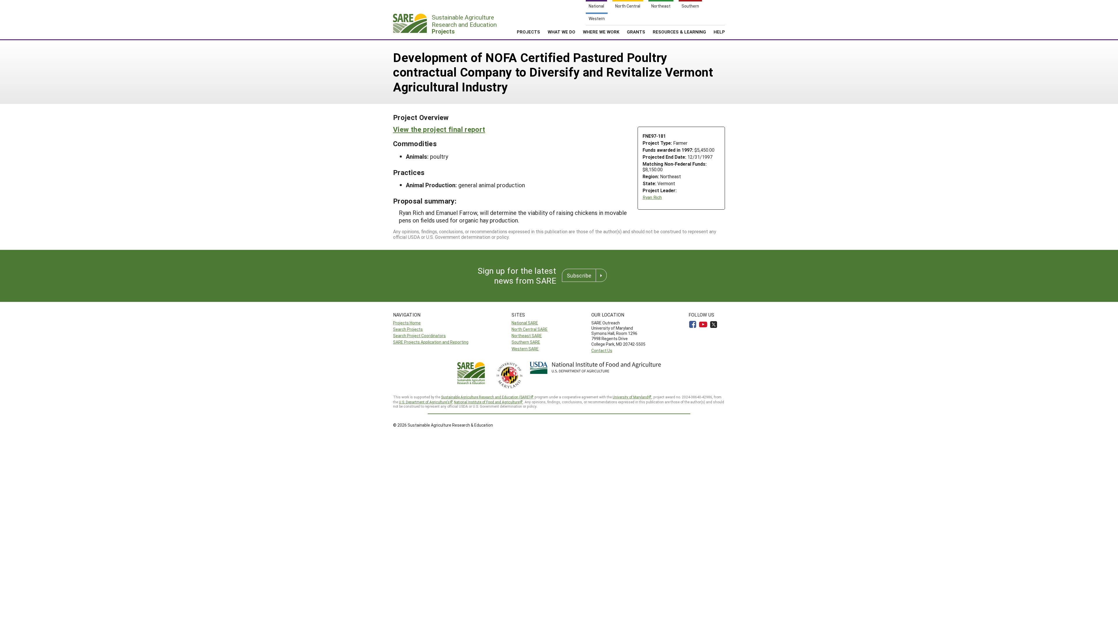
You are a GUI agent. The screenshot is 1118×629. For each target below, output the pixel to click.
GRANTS (636, 32)
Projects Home (407, 323)
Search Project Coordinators (419, 335)
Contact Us (601, 350)
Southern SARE (526, 342)
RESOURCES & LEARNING (679, 32)
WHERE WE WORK (601, 32)
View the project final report (439, 129)
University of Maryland (630, 397)
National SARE (525, 323)
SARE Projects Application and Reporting (430, 342)
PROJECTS (528, 32)
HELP (719, 32)
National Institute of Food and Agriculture (486, 402)
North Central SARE (530, 329)
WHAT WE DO (561, 32)
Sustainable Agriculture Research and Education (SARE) (485, 397)
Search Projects (408, 329)
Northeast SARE (527, 335)
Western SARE (525, 348)
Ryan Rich (652, 197)
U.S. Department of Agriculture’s (424, 402)
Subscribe (579, 275)
